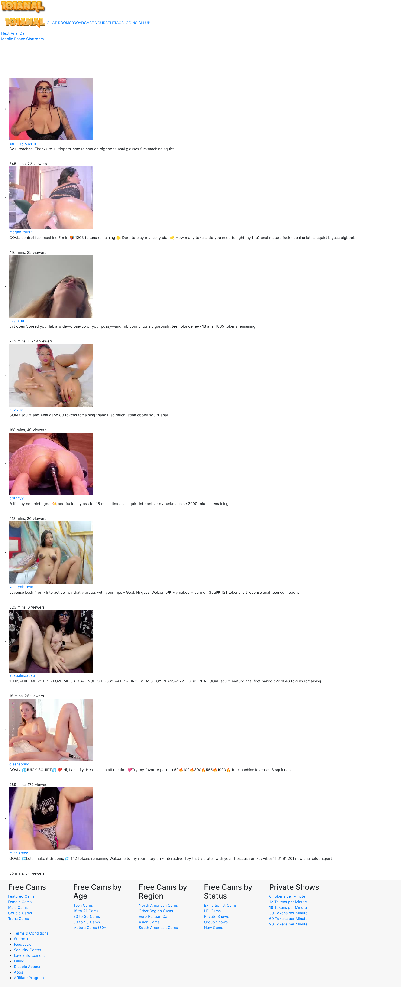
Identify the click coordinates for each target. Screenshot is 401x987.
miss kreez (18, 852)
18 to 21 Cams (85, 911)
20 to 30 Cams (86, 916)
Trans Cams (18, 918)
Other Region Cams (156, 911)
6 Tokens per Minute (287, 896)
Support (21, 938)
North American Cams (158, 905)
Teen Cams (83, 905)
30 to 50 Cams (86, 922)
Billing (19, 961)
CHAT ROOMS (59, 22)
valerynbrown (21, 586)
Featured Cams (21, 896)
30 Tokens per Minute (288, 913)
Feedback (22, 944)
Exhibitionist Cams (220, 905)
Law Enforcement (29, 955)
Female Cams (20, 901)
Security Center (27, 950)
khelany (16, 409)
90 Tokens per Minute (288, 924)
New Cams (213, 927)
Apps (18, 972)
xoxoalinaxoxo (22, 675)
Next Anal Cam (14, 33)
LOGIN (129, 22)
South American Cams (158, 927)
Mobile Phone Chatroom (22, 38)
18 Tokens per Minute (288, 907)
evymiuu (16, 320)
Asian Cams (149, 922)
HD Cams (212, 911)
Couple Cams (20, 913)
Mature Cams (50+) (90, 927)
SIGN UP (142, 22)
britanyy (16, 498)
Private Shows (216, 916)
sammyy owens (22, 143)
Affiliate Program (29, 977)
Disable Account (28, 966)
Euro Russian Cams (155, 916)
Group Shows (216, 922)
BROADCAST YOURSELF (92, 22)
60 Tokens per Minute (288, 918)
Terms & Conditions (31, 933)
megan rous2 (20, 232)
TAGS (119, 22)
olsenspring (19, 764)
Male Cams (18, 907)
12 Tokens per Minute (288, 901)
